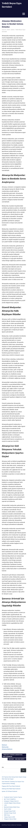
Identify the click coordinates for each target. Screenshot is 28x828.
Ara (3, 767)
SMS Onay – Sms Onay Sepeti (16, 759)
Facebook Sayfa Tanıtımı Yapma (13, 797)
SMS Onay (7, 815)
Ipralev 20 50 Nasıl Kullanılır (9, 791)
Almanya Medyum (7, 749)
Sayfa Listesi (7, 809)
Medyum (4, 745)
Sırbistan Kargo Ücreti (10, 813)
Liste (5, 805)
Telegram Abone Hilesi (10, 819)
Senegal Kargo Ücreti (9, 811)
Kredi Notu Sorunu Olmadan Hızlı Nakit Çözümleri (13, 755)
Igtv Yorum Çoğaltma (10, 799)
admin (12, 29)
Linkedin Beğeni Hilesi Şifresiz (12, 803)
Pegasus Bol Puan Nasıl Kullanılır (11, 786)
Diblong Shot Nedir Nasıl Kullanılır (11, 788)
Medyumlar (5, 747)
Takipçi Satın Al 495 (9, 817)
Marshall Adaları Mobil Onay (12, 807)
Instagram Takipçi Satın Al (11, 801)
